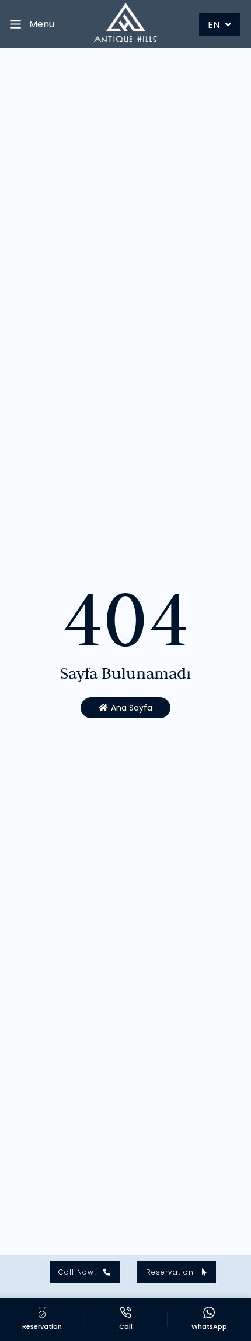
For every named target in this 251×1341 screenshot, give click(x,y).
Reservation (42, 1326)
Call (126, 1326)
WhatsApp (209, 1326)
